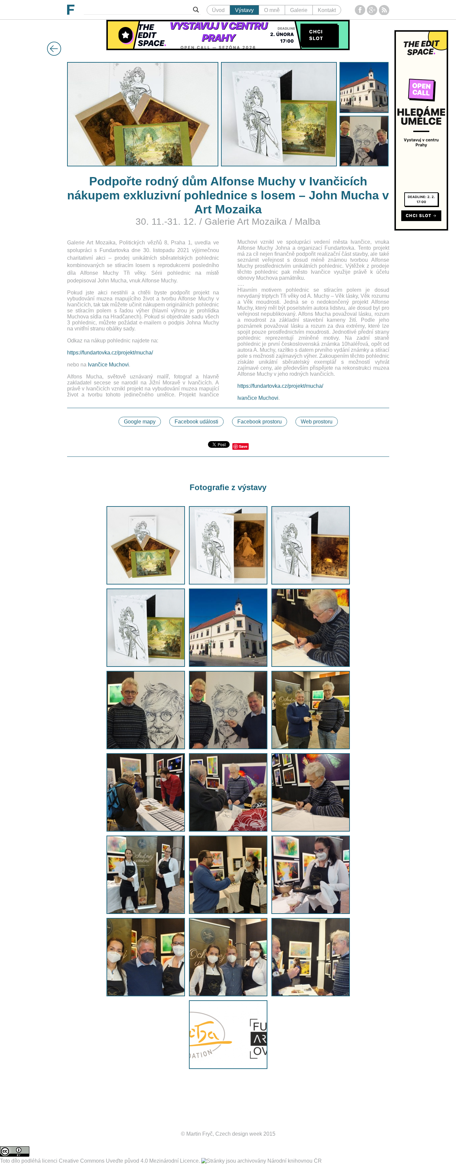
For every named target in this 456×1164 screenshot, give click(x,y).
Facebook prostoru (259, 421)
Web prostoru (316, 421)
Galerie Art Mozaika (246, 221)
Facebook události (196, 421)
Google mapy (140, 421)
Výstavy (244, 10)
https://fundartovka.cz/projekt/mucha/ (110, 352)
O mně (272, 10)
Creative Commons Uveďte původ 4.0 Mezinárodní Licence (129, 1161)
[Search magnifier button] (196, 9)
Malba (307, 221)
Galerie (298, 10)
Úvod (218, 10)
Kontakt (327, 10)
